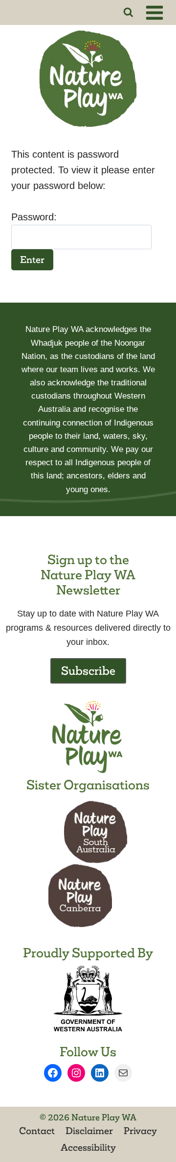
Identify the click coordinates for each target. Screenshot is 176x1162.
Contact (37, 1131)
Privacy (140, 1131)
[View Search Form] (128, 12)
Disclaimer (89, 1131)
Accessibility (88, 1147)
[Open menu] (156, 12)
